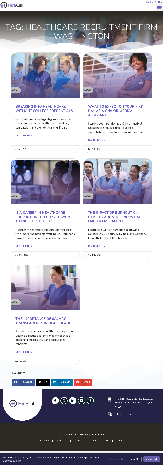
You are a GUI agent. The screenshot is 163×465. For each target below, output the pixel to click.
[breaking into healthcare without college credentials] (45, 75)
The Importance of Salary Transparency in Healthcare (43, 321)
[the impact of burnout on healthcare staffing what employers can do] (117, 181)
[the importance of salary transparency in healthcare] (45, 287)
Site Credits (98, 434)
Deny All (134, 459)
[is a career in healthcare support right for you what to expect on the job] (45, 181)
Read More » (23, 135)
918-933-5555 (125, 414)
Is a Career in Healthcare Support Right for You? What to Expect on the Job (43, 217)
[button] (159, 7)
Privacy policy (117, 459)
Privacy (84, 434)
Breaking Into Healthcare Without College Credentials (44, 108)
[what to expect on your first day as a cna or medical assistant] (117, 75)
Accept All (151, 459)
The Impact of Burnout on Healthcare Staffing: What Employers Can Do (114, 217)
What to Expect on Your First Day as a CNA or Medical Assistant (116, 111)
